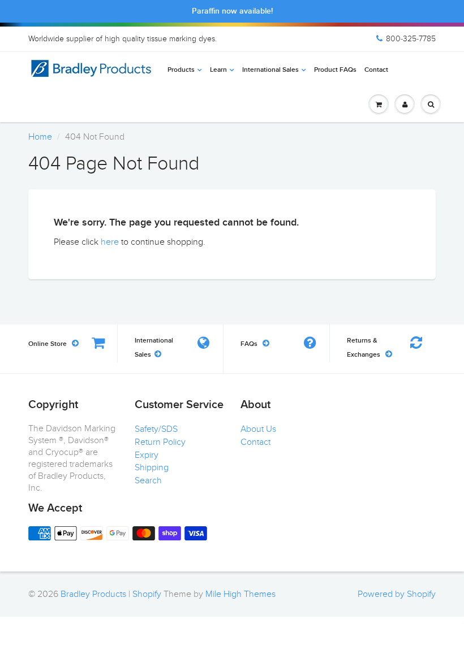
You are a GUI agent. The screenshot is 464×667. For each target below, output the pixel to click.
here (110, 242)
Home (40, 136)
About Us (258, 429)
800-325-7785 (411, 39)
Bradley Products (93, 594)
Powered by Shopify (397, 594)
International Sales (270, 70)
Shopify (146, 594)
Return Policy (160, 442)
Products (181, 70)
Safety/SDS (156, 429)
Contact (376, 70)
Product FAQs (335, 70)
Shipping (152, 467)
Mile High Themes (240, 594)
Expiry (146, 455)
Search (148, 480)
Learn (218, 70)
